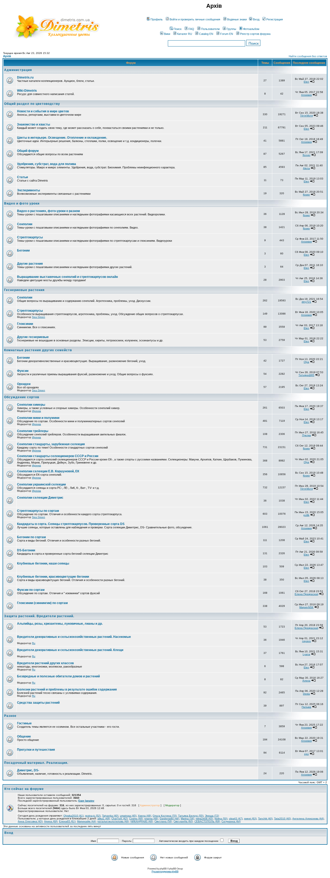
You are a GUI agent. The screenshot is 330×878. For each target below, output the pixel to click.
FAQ (191, 28)
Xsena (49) (144, 815)
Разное (10, 716)
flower (306, 194)
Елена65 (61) (67, 821)
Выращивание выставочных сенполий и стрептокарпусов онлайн (67, 277)
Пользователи (210, 28)
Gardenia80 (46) (169, 818)
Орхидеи (23, 384)
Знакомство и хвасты (33, 124)
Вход (256, 19)
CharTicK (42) (119, 818)
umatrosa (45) (128, 815)
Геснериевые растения (24, 290)
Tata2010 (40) (282, 818)
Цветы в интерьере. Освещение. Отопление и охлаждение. (62, 137)
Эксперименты (28, 190)
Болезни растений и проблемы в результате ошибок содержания (67, 689)
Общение (24, 736)
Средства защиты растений (38, 702)
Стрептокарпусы (30, 237)
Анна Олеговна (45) (30, 821)
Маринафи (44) (86, 821)
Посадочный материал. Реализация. (36, 763)
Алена (306, 680)
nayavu (306, 641)
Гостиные (24, 723)
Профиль (157, 19)
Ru (33, 643)
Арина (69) (50, 821)
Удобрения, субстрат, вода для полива (46, 164)
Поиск (178, 28)
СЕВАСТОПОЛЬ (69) (207, 821)
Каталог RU (184, 33)
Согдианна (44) (231, 821)
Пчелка (306, 435)
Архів (7, 56)
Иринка (36, 411)
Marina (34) (187, 818)
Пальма (306, 706)
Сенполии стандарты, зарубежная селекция (51, 444)
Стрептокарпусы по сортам (38, 511)
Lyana (306, 654)
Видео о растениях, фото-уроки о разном (48, 211)
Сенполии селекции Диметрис (40, 497)
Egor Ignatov (86, 800)
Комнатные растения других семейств (38, 350)
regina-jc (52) (93, 815)
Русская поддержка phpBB (165, 871)
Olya (306, 361)
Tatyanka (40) (110, 815)
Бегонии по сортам (31, 537)
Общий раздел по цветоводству (32, 104)
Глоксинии (25, 324)
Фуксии (22, 371)
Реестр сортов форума (255, 33)
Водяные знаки (237, 19)
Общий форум (28, 151)
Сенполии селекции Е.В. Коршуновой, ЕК (48, 471)
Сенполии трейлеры (32, 431)
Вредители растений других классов (45, 663)
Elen (306, 81)
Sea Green (38, 317)
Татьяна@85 (306, 375)
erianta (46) (151, 818)
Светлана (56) (163, 821)
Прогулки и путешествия (36, 749)
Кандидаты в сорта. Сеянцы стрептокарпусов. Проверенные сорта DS (71, 524)
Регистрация (274, 19)
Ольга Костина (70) (165, 815)
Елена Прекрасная (306, 594)
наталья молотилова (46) (113, 821)
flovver (306, 155)
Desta (306, 693)
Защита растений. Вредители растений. (39, 616)
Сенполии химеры (31, 404)
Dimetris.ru (25, 77)
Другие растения (30, 263)
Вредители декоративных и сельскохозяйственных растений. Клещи (70, 650)
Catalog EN (206, 33)
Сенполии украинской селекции (41, 484)
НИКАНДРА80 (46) (141, 821)
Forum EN (226, 33)
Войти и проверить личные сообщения (195, 19)
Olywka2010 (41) (73, 815)
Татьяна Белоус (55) (190, 815)
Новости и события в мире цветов (43, 111)
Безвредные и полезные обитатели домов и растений (58, 676)
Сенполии (24, 224)
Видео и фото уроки (21, 203)
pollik (306, 515)
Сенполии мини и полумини (38, 418)
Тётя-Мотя (306, 115)
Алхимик (306, 94)
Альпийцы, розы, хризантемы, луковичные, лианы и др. (60, 623)
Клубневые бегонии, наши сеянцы (43, 563)
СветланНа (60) (183, 821)
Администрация (18, 70)
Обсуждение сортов (21, 397)
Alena (306, 168)
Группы (231, 28)
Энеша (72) (212, 815)
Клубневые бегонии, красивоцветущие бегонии (53, 576)
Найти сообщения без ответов (308, 56)
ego (306, 753)
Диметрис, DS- (28, 770)
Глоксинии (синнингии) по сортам (42, 603)
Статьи (22, 177)
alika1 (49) (103, 818)
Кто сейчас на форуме (24, 789)
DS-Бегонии (26, 550)
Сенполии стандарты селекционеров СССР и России (57, 456)
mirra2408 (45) (204, 818)
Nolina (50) (220, 818)
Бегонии (23, 250)
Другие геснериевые (33, 337)
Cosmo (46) (136, 818)
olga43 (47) (236, 818)
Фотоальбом (251, 28)
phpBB (163, 868)
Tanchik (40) (265, 818)
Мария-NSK (306, 607)
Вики (167, 33)
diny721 (306, 301)
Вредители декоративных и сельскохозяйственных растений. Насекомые (74, 637)
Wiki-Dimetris (27, 90)
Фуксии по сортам (31, 590)
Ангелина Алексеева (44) (308, 818)
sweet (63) (250, 818)
